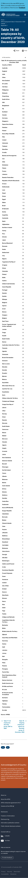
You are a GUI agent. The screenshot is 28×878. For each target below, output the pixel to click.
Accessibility (5, 874)
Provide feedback (7, 857)
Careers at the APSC (7, 806)
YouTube (7, 841)
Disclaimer (13, 874)
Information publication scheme (10, 822)
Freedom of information (8, 816)
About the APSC (5, 799)
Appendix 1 (4, 25)
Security (9, 871)
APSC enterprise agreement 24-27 (11, 802)
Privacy (3, 871)
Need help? (17, 871)
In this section (6, 57)
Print (25, 50)
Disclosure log (5, 819)
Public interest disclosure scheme (10, 826)
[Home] (14, 14)
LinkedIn (7, 836)
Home (2, 20)
